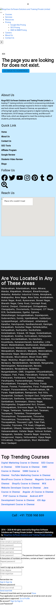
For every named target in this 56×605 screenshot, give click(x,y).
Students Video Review (12, 159)
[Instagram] (27, 177)
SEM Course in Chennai (27, 467)
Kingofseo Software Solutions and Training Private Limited (28, 535)
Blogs (4, 164)
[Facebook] (4, 177)
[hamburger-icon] (1, 12)
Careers (8, 33)
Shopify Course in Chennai (25, 483)
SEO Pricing (15, 27)
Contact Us (9, 38)
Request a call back (28, 521)
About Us (9, 35)
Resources (9, 20)
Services (8, 17)
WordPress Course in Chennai (16, 479)
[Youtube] (19, 177)
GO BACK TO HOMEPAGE (16, 71)
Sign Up (14, 601)
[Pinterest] (35, 177)
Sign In (20, 601)
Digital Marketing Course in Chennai (20, 463)
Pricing (8, 22)
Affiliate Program (9, 150)
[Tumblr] (42, 177)
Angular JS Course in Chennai (38, 492)
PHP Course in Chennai (15, 496)
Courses (8, 14)
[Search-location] (4, 185)
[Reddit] (50, 177)
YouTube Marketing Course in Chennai (30, 475)
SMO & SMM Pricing (18, 30)
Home (4, 132)
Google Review (8, 154)
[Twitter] (12, 177)
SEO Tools (6, 145)
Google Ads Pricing (18, 25)
